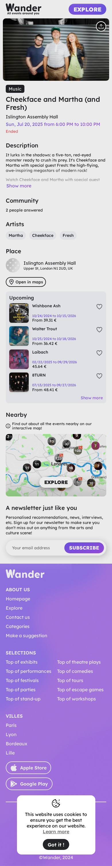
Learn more (56, 831)
